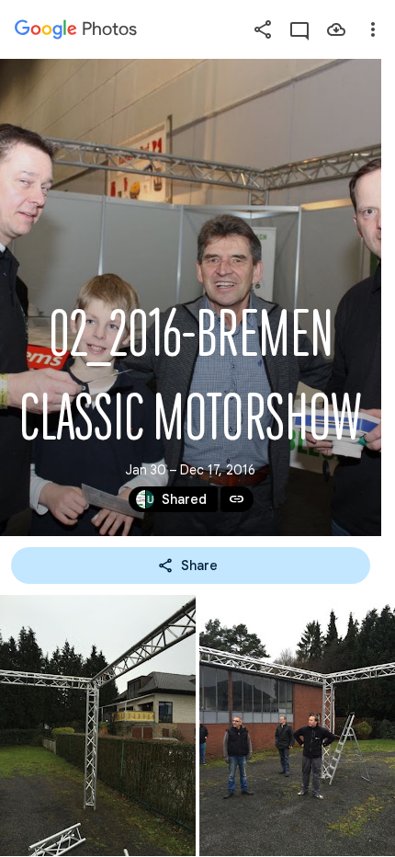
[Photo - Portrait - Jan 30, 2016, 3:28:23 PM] (98, 725)
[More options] (373, 29)
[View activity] (299, 29)
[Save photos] (336, 29)
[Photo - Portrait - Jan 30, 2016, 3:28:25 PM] (297, 725)
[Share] (262, 29)
